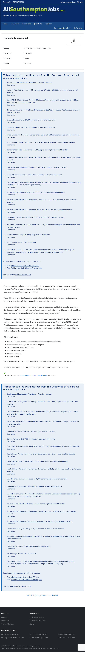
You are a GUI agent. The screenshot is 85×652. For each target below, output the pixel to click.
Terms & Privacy (7, 624)
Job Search (15, 24)
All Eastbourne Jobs (39, 637)
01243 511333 (18, 2)
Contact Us (7, 2)
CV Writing (78, 28)
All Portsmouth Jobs (39, 634)
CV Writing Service (37, 617)
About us (4, 617)
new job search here (23, 275)
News (32, 624)
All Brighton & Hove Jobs (12, 637)
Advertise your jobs (68, 2)
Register (48, 24)
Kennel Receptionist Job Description (33, 375)
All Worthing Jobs (66, 634)
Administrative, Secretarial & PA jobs (25, 265)
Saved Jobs (26, 24)
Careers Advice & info (38, 620)
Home (5, 24)
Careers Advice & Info (62, 28)
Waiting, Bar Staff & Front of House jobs (26, 268)
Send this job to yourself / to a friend (41, 595)
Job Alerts (38, 24)
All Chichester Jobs (10, 634)
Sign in (80, 2)
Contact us (5, 620)
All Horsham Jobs (66, 637)
